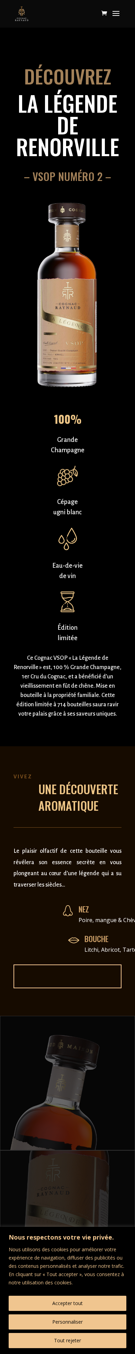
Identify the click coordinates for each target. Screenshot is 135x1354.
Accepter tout (67, 1303)
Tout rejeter (67, 1340)
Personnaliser (67, 1321)
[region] (67, 1290)
